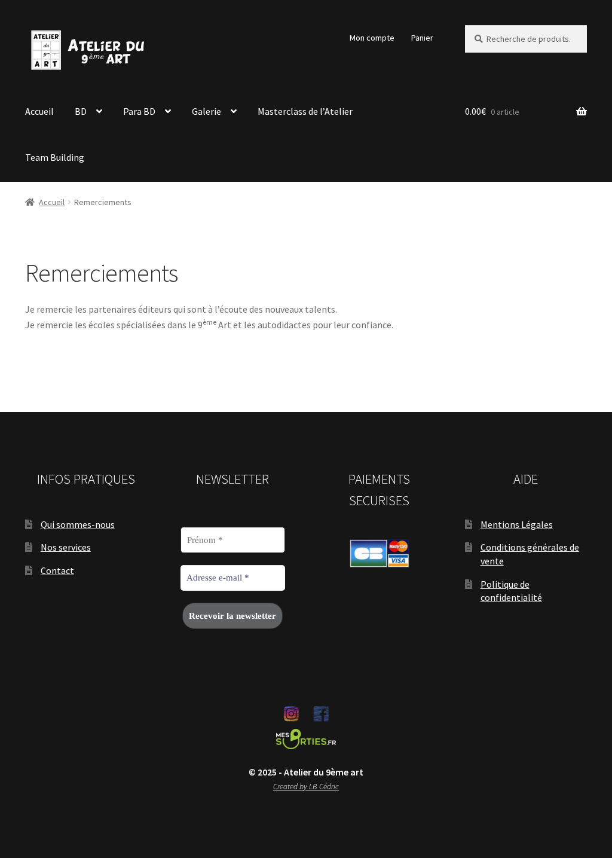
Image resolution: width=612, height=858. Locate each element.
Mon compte (372, 37)
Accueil (39, 111)
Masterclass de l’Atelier (305, 111)
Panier (422, 37)
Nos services (66, 547)
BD (81, 111)
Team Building (54, 157)
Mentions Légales (517, 524)
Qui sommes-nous (78, 524)
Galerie (206, 111)
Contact (57, 570)
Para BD (139, 111)
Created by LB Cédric (306, 786)
